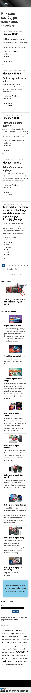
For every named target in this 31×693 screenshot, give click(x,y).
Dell (24, 630)
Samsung (9, 242)
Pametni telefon (7, 649)
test (4, 661)
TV (7, 250)
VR (7, 664)
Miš (9, 643)
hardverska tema (14, 636)
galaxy (4, 633)
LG (22, 640)
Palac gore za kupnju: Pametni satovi (15, 476)
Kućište (7, 640)
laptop (12, 640)
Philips (15, 649)
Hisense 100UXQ (11, 118)
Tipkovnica (10, 661)
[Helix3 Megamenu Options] (26, 3)
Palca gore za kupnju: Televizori (12, 414)
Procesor (4, 652)
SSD (16, 658)
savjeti (8, 252)
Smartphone (6, 658)
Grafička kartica (18, 633)
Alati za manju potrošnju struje (13, 380)
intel (3, 640)
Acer (3, 630)
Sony (13, 658)
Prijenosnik (21, 649)
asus (20, 630)
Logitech (26, 640)
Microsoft (5, 643)
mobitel (13, 643)
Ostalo (14, 237)
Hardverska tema (18, 140)
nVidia (25, 643)
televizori (9, 195)
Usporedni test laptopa (12, 326)
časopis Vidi (18, 664)
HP (21, 636)
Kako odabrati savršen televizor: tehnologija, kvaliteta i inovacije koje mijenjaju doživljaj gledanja (15, 213)
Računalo (11, 652)
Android (11, 630)
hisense (8, 190)
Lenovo (18, 640)
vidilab (24, 661)
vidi (21, 661)
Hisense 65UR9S (11, 73)
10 (4, 269)
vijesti (3, 664)
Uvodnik (16, 661)
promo (8, 245)
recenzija (9, 61)
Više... (4, 65)
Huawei (24, 636)
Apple (16, 630)
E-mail (3, 605)
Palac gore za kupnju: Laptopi (15, 505)
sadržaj (4, 655)
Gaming (9, 634)
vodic (8, 254)
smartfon (25, 655)
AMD (7, 630)
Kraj (16, 269)
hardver (8, 59)
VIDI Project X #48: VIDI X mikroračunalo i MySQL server (14, 301)
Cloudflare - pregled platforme (15, 356)
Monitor (19, 643)
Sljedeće (10, 269)
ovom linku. (15, 620)
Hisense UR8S (10, 34)
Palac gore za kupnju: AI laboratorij (13, 569)
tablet (20, 658)
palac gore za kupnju (8, 646)
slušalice (19, 655)
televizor (9, 56)
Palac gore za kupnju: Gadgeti (15, 538)
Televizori (15, 51)
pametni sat (19, 646)
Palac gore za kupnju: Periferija (12, 447)
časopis (11, 664)
